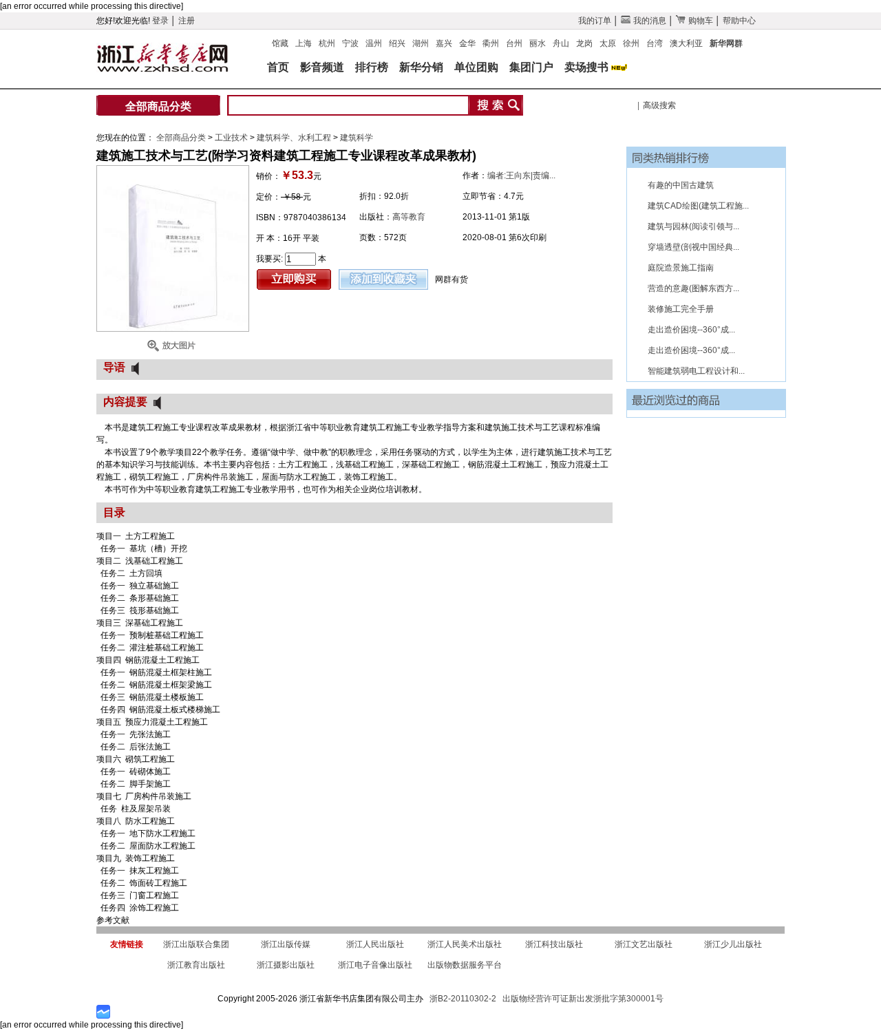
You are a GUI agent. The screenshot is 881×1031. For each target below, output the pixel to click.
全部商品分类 (158, 106)
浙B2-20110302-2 (462, 998)
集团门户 (531, 67)
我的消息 (648, 20)
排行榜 (371, 67)
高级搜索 (659, 105)
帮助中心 (739, 20)
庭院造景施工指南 (681, 268)
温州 (373, 43)
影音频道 (322, 67)
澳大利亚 (686, 43)
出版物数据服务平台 (464, 965)
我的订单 (594, 20)
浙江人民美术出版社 (464, 944)
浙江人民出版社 (375, 944)
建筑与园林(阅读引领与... (693, 226)
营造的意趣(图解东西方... (693, 288)
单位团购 (476, 67)
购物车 (699, 20)
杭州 (327, 43)
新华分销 (421, 67)
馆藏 (280, 43)
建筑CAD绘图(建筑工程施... (698, 206)
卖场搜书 (586, 67)
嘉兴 (444, 43)
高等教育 (408, 217)
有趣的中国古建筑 (681, 185)
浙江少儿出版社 (733, 944)
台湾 (654, 43)
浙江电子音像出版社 (375, 965)
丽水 (537, 43)
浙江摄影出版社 (286, 965)
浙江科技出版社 (554, 944)
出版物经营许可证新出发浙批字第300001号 (583, 998)
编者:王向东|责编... (521, 175)
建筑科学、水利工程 (295, 137)
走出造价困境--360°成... (691, 329)
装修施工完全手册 (681, 309)
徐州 (631, 43)
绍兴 (397, 43)
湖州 (420, 43)
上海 (303, 43)
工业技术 (232, 137)
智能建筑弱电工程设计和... (696, 371)
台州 (514, 43)
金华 (467, 43)
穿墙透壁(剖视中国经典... (693, 247)
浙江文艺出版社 (643, 944)
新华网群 (726, 43)
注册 (186, 20)
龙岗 (584, 43)
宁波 (350, 43)
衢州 (490, 43)
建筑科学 (356, 137)
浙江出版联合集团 (196, 944)
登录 (160, 20)
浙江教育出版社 (196, 965)
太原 (607, 43)
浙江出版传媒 (285, 944)
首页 (278, 67)
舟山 (561, 43)
